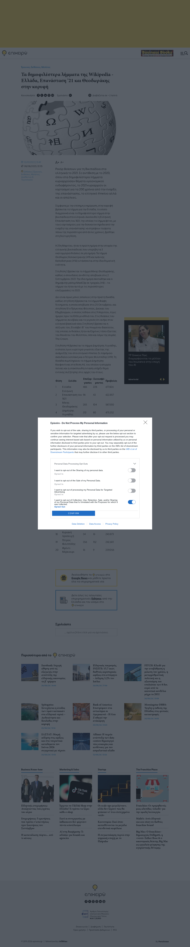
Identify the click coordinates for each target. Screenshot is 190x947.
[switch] (132, 470)
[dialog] (95, 473)
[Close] (146, 423)
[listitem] (95, 463)
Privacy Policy (111, 524)
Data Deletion (78, 524)
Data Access (95, 524)
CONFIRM (73, 513)
